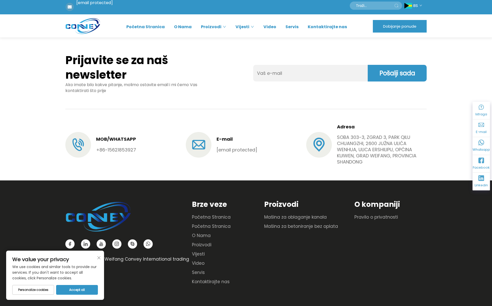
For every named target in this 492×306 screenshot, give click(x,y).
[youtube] (101, 244)
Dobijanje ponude (399, 26)
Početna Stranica (145, 27)
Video (269, 27)
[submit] (396, 6)
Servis (292, 27)
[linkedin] (85, 244)
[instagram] (116, 244)
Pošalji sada (397, 73)
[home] (82, 26)
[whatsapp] (148, 244)
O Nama (183, 27)
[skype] (132, 244)
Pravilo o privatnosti (376, 217)
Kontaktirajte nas (327, 27)
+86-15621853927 (116, 150)
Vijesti (242, 27)
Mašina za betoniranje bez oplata (301, 226)
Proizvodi (211, 27)
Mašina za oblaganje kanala (295, 217)
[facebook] (70, 244)
